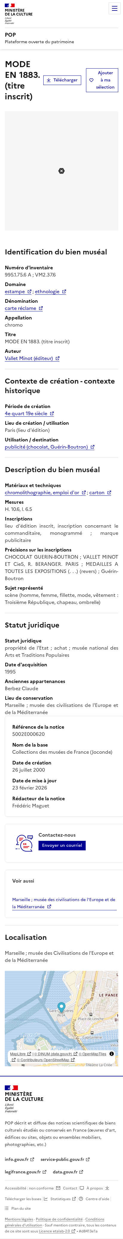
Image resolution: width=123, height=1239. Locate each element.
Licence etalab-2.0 (54, 1231)
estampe (15, 291)
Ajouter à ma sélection (105, 80)
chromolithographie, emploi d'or (42, 492)
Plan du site (21, 1208)
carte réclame (20, 308)
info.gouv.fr (17, 1159)
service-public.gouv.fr (62, 1159)
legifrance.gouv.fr (23, 1172)
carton (96, 492)
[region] (61, 1018)
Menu (115, 8)
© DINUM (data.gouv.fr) (53, 1053)
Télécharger (65, 80)
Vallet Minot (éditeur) (29, 358)
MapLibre (18, 1053)
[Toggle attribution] (111, 1053)
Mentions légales (19, 1219)
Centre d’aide (97, 1199)
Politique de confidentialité (59, 1219)
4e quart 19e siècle (26, 413)
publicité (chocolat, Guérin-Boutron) (46, 446)
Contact (70, 1188)
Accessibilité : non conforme (29, 1188)
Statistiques (60, 1199)
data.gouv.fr (65, 1172)
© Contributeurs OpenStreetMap (43, 1059)
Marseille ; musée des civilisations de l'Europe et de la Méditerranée (63, 903)
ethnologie (47, 291)
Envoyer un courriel (62, 845)
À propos (95, 1188)
